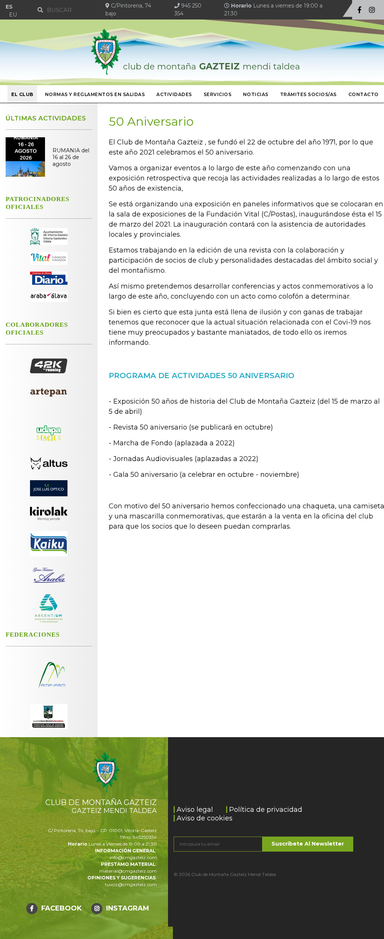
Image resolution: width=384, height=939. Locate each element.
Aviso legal (195, 809)
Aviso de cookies (204, 818)
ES (9, 6)
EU (13, 14)
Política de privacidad (265, 809)
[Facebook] (359, 10)
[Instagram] (372, 10)
